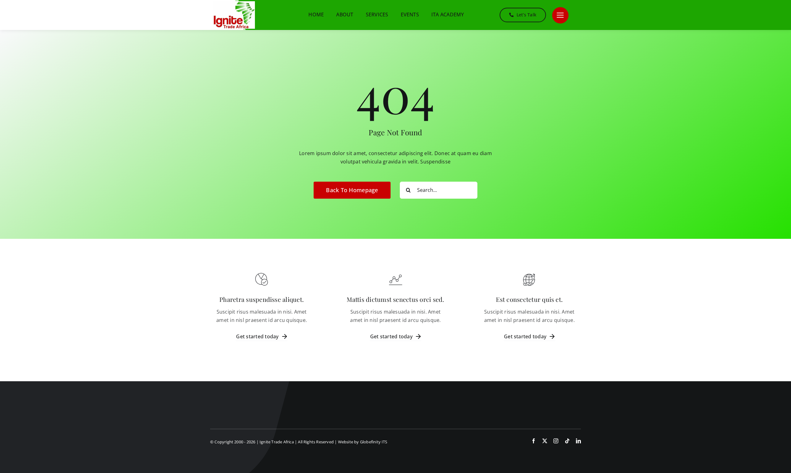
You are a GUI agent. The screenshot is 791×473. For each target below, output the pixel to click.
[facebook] (533, 440)
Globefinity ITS (373, 442)
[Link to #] (560, 15)
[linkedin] (578, 440)
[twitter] (544, 440)
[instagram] (555, 440)
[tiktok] (567, 440)
